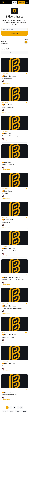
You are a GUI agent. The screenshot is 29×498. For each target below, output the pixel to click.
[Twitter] (26, 42)
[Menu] (27, 2)
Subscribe (21, 2)
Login (14, 2)
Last (24, 411)
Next (17, 411)
